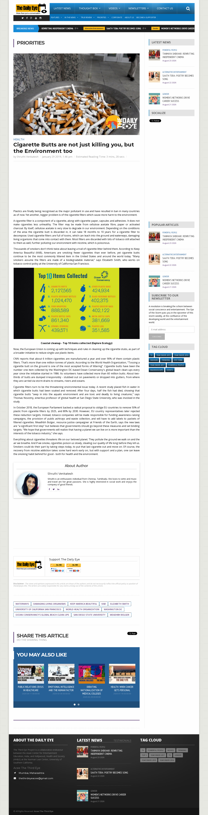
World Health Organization (82, 609)
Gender (147, 28)
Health (18, 139)
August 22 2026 (169, 82)
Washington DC (113, 609)
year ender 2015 (163, 355)
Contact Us (165, 8)
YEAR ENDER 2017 (157, 365)
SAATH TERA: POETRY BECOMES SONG (116, 28)
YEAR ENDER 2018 (149, 760)
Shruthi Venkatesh (27, 156)
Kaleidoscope (156, 370)
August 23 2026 (169, 60)
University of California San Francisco (38, 609)
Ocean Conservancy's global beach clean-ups (42, 614)
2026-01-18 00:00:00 (122, 693)
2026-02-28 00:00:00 (91, 697)
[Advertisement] (76, 185)
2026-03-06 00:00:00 (61, 693)
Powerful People (169, 50)
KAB (104, 603)
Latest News (62, 8)
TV (151, 355)
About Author (76, 465)
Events (170, 370)
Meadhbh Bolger (119, 614)
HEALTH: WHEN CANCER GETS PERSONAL (122, 688)
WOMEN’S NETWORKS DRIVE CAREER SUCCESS (174, 28)
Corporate (116, 17)
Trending (166, 360)
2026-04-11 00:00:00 (31, 693)
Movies (170, 750)
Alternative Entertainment (86, 28)
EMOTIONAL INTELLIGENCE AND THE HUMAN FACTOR (61, 688)
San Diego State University (89, 614)
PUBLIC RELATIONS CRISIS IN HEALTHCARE (31, 688)
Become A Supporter (146, 17)
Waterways (22, 603)
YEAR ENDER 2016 (181, 355)
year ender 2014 (167, 760)
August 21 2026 (169, 104)
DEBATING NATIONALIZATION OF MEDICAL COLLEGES (92, 690)
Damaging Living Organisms (49, 603)
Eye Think (178, 360)
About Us (129, 17)
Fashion (154, 360)
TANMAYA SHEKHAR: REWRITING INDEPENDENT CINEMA (178, 55)
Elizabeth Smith (119, 603)
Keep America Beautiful (83, 603)
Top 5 (144, 755)
